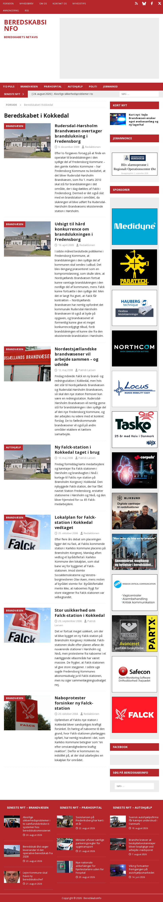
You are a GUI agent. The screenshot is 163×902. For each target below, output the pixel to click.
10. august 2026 (140, 828)
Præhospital (53, 86)
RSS (27, 10)
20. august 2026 (87, 877)
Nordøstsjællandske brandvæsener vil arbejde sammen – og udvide (76, 356)
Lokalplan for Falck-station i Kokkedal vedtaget (75, 522)
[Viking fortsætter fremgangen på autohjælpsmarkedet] (118, 870)
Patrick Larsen (87, 370)
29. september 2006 (70, 621)
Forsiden (8, 3)
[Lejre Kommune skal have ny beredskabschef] (12, 877)
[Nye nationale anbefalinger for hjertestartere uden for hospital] (65, 867)
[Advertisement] (112, 48)
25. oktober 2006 (68, 533)
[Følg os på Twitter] (159, 3)
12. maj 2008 (65, 370)
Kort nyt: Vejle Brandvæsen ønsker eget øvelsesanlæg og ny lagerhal (143, 120)
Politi (93, 86)
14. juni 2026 (138, 877)
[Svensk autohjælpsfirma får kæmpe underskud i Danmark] (118, 821)
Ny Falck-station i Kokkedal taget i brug (77, 449)
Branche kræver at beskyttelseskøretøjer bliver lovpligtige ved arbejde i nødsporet (142, 845)
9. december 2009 (68, 147)
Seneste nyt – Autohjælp (132, 807)
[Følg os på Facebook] (151, 3)
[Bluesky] (144, 3)
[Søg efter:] (139, 94)
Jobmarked (110, 86)
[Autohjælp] (27, 462)
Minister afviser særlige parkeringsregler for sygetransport (90, 843)
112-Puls (8, 86)
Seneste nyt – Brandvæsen (28, 807)
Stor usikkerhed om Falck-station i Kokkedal (80, 612)
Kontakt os (60, 3)
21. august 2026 (34, 883)
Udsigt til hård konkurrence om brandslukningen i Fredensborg (74, 231)
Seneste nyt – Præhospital (81, 807)
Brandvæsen (29, 86)
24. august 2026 (34, 834)
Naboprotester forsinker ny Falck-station (74, 703)
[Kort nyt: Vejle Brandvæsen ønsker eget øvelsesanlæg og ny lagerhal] (118, 119)
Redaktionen (93, 147)
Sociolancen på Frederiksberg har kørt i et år (90, 820)
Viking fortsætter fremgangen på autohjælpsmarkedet (141, 869)
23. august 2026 (34, 860)
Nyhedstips (79, 3)
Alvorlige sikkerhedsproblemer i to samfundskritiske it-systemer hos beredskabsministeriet (36, 823)
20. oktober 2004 (68, 714)
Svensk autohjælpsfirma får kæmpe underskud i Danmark (143, 820)
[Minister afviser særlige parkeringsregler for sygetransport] (65, 844)
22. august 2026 (87, 828)
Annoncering (11, 10)
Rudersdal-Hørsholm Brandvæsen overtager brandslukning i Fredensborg (78, 133)
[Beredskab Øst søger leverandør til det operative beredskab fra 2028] (12, 851)
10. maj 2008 (65, 458)
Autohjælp (75, 86)
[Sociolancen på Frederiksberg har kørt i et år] (65, 821)
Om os (43, 3)
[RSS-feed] (136, 3)
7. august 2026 (139, 854)
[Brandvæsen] (27, 140)
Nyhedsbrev (26, 3)
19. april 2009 (66, 245)
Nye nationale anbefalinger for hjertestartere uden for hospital (90, 867)
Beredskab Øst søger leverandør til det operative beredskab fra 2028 (38, 851)
